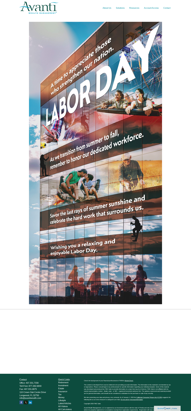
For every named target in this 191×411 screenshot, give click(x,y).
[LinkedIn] (30, 402)
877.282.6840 (35, 386)
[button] (107, 8)
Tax (59, 394)
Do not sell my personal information (132, 399)
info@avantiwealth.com (30, 398)
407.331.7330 (32, 383)
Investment (63, 385)
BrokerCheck (129, 380)
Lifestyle (62, 400)
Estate (61, 388)
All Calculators (65, 409)
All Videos (63, 406)
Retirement (63, 382)
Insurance (62, 391)
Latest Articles (64, 403)
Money (61, 397)
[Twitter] (26, 402)
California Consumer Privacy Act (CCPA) (149, 397)
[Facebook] (21, 402)
